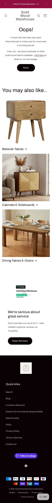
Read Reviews (20, 341)
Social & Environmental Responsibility (24, 412)
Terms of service (27, 497)
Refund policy (12, 418)
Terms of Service (14, 438)
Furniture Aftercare (15, 405)
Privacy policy (37, 492)
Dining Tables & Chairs (18, 260)
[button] (6, 16)
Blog (8, 398)
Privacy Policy (12, 431)
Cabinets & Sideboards (18, 204)
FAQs (8, 425)
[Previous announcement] (5, 4)
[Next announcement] (46, 4)
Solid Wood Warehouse (24, 489)
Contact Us (11, 444)
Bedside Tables (13, 149)
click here (39, 55)
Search (9, 392)
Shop (26, 68)
